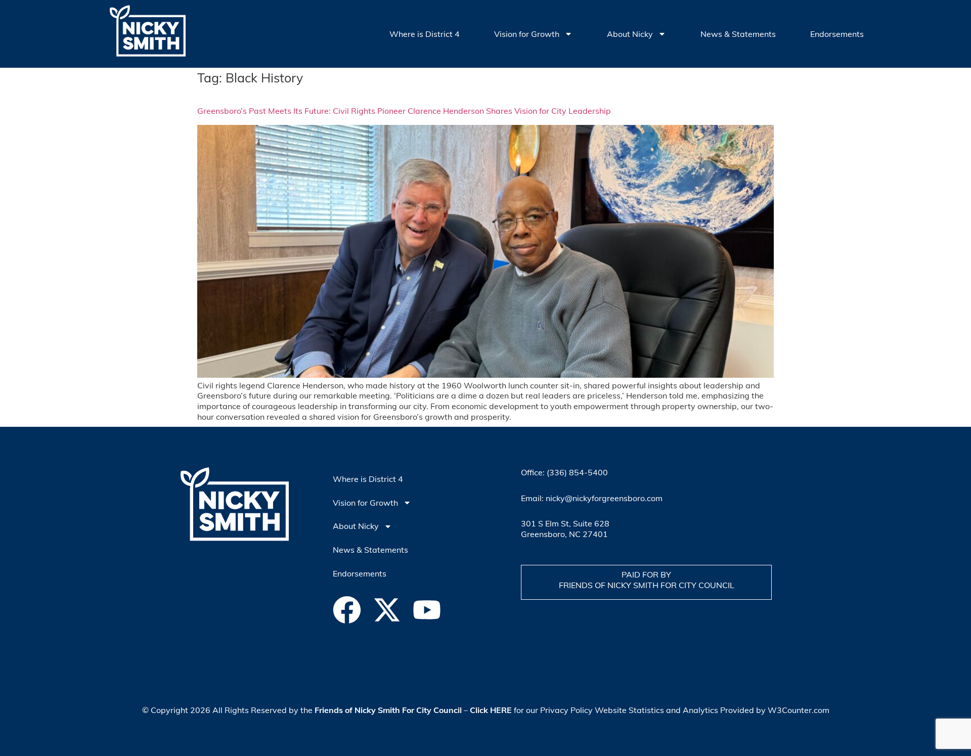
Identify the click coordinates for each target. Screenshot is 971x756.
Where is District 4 (424, 34)
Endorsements (837, 34)
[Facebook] (347, 610)
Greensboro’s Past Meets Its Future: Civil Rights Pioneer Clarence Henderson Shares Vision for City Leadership (404, 111)
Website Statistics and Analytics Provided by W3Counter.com (712, 710)
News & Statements (738, 34)
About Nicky (630, 34)
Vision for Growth (526, 34)
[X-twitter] (387, 610)
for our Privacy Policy (531, 710)
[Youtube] (427, 610)
